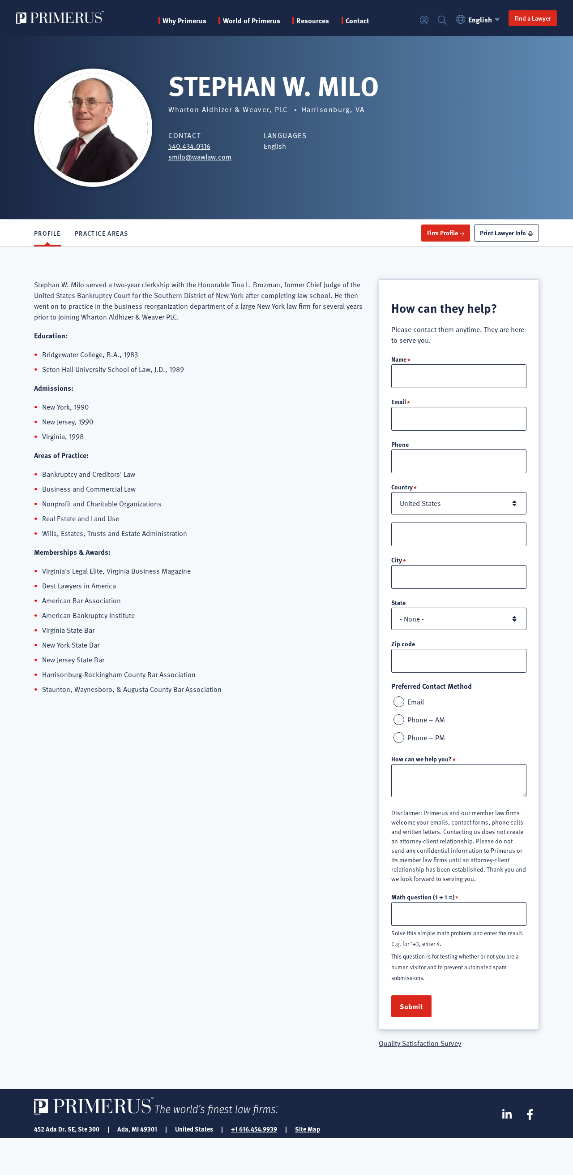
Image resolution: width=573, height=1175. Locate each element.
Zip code (403, 643)
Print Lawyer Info (503, 232)
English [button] (480, 19)
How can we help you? (421, 758)
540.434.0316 (189, 146)
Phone (400, 444)
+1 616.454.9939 (254, 1128)
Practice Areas (101, 233)
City (396, 559)
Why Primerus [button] (184, 20)
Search (442, 20)
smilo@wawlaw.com (199, 156)
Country (402, 486)
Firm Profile (442, 232)
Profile (47, 233)
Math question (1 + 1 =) (422, 896)
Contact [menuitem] (357, 20)
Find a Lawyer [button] (532, 17)
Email (398, 401)
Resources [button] (312, 20)
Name (398, 358)
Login (424, 20)
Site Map (307, 1128)
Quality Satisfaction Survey (420, 1043)
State (398, 602)
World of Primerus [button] (251, 20)
